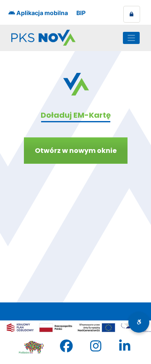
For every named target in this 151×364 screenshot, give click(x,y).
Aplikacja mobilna (41, 12)
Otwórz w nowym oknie (76, 150)
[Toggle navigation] (131, 38)
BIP (81, 12)
